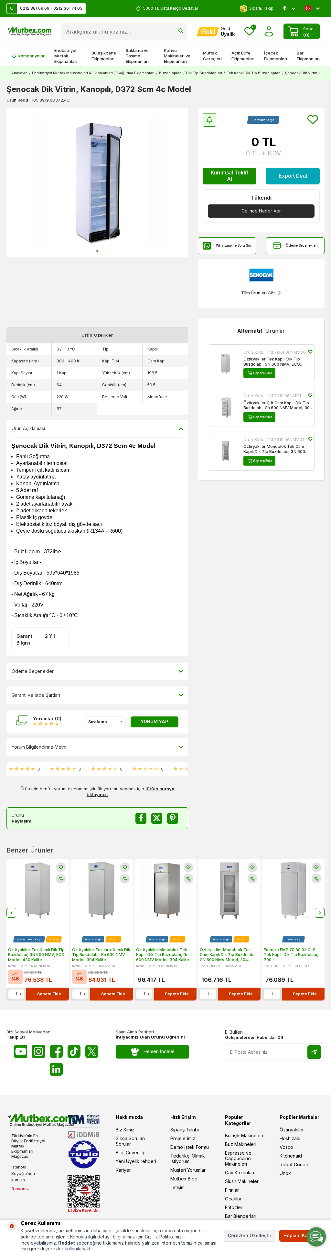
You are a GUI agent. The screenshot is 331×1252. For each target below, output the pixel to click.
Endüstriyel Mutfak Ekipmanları (65, 56)
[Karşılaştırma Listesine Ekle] (61, 878)
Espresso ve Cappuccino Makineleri (238, 1158)
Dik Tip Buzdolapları (204, 73)
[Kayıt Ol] (314, 1052)
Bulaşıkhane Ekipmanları (103, 55)
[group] (97, 182)
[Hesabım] (269, 31)
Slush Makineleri (242, 1181)
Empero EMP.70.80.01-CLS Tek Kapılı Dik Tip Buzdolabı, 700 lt (291, 954)
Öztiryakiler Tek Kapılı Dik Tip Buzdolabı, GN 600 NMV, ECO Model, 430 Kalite (271, 362)
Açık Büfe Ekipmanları (242, 55)
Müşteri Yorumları (188, 1170)
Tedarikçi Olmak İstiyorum (187, 1158)
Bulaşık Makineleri (244, 1135)
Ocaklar (233, 1198)
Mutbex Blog (184, 1178)
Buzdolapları (170, 73)
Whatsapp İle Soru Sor (233, 245)
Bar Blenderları (240, 1216)
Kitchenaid (291, 1155)
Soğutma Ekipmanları (136, 73)
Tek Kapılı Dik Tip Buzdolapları (254, 73)
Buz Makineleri (240, 1144)
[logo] (28, 31)
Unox (285, 1173)
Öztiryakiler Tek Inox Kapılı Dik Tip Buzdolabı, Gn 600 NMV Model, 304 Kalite (101, 954)
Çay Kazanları (239, 1172)
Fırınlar (232, 1190)
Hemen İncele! (159, 1051)
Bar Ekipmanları (308, 55)
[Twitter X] (91, 1051)
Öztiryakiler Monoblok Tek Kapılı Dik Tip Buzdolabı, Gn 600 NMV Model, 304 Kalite (162, 954)
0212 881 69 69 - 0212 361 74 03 (51, 8)
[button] (97, 251)
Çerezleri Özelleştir (249, 1235)
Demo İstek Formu (189, 1147)
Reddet (66, 1243)
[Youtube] (20, 1051)
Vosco (286, 1147)
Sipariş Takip (261, 8)
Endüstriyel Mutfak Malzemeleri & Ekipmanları (72, 73)
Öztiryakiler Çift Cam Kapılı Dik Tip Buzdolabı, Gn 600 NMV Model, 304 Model (277, 405)
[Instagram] (38, 1051)
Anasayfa (19, 73)
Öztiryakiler (292, 1129)
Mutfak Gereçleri (212, 55)
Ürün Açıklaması (28, 428)
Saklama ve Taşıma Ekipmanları (137, 56)
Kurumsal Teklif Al (229, 175)
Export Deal (293, 176)
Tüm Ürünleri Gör (258, 292)
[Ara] (181, 31)
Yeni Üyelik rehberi (136, 1161)
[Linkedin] (56, 1069)
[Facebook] (56, 1051)
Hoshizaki (290, 1138)
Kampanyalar (31, 55)
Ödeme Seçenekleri (302, 245)
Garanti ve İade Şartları (36, 695)
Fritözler (233, 1207)
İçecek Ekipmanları (275, 55)
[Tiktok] (74, 1051)
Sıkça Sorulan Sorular (130, 1141)
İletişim (177, 1187)
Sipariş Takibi (184, 1129)
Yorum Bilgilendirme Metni (39, 747)
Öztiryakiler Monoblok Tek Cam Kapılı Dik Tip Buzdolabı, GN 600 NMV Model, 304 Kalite (274, 449)
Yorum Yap (154, 721)
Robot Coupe (294, 1164)
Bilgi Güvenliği (130, 1152)
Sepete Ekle (262, 373)
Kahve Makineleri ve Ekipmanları (177, 56)
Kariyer (123, 1170)
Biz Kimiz (125, 1129)
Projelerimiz (182, 1138)
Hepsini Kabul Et (301, 1235)
